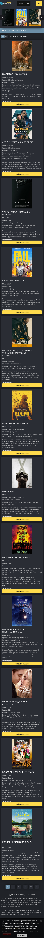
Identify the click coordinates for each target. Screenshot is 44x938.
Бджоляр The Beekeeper (15, 423)
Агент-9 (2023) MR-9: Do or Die (17, 142)
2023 (9, 359)
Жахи (9, 218)
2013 (9, 775)
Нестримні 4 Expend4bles (16, 557)
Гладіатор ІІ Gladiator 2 (14, 74)
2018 (9, 848)
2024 (9, 284)
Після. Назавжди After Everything (14, 702)
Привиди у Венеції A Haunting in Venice (13, 630)
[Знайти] (28, 3)
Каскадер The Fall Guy (14, 280)
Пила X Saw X (9, 491)
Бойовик (10, 77)
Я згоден (22, 935)
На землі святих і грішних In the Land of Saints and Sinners (17, 353)
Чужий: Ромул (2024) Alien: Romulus (16, 213)
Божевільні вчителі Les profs (18, 772)
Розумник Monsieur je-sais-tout (17, 843)
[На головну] (5, 3)
